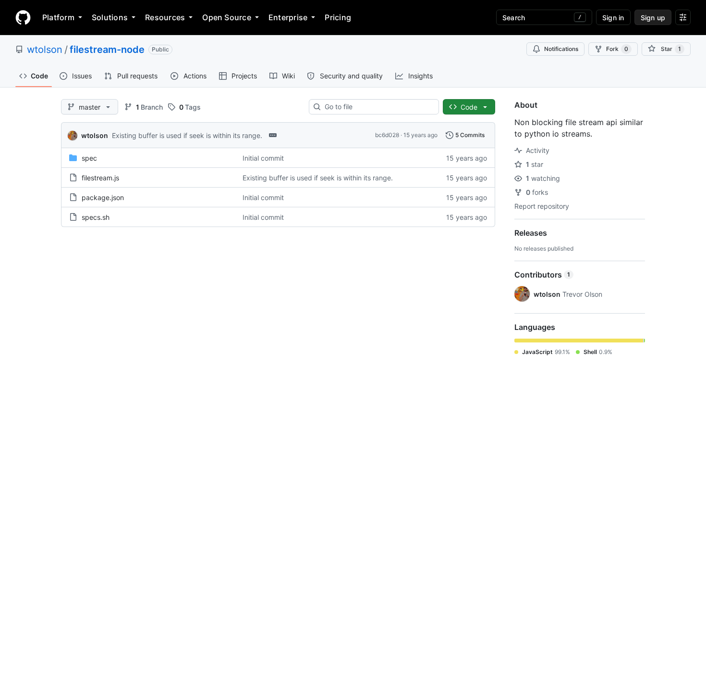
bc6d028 (387, 135)
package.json (103, 197)
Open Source (226, 17)
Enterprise (287, 17)
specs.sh (96, 217)
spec (89, 158)
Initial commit (263, 158)
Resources (165, 17)
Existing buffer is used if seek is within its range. (187, 135)
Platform (58, 17)
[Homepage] (23, 17)
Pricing (338, 17)
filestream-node (107, 49)
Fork (617, 48)
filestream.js (100, 178)
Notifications (561, 48)
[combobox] (378, 107)
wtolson (44, 49)
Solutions (110, 17)
